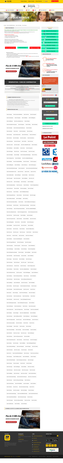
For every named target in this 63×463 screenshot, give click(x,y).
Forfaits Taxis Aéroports (23, 47)
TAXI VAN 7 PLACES (51, 45)
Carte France (48, 18)
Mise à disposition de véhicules (51, 42)
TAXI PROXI (18, 456)
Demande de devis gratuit (47, 128)
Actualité (35, 440)
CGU (11, 456)
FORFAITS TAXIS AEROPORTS (51, 123)
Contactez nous (36, 451)
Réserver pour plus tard (47, 126)
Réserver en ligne (35, 48)
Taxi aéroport (36, 446)
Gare (35, 10)
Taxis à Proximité (10, 10)
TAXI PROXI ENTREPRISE (50, 39)
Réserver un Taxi (36, 444)
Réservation (20, 10)
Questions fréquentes (50, 51)
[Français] (45, 1)
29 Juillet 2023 (21, 439)
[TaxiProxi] (7, 440)
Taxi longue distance (51, 48)
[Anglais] (46, 1)
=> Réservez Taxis (55, 1)
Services (52, 10)
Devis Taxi (35, 438)
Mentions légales (7, 456)
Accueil (43, 18)
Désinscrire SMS (36, 449)
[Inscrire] (57, 435)
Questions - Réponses (42, 456)
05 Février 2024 (21, 435)
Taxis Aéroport (43, 10)
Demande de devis (10, 48)
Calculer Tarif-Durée (37, 442)
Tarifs (28, 10)
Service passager (55, 18)
